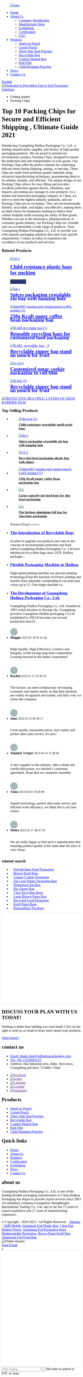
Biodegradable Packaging (19, 1233)
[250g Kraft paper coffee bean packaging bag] (41, 310)
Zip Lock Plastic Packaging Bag (35, 881)
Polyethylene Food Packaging (33, 869)
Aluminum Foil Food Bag (19, 1237)
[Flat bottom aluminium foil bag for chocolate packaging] (21, 506)
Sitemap (74, 1222)
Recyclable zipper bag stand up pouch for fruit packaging (41, 355)
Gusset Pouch (28, 47)
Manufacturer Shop (32, 24)
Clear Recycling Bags (28, 892)
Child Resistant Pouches (35, 67)
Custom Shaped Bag (32, 59)
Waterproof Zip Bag (26, 885)
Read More (18, 281)
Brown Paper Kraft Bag (54, 1233)
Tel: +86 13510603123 (25, 1060)
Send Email (9, 1245)
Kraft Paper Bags (25, 904)
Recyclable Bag (29, 55)
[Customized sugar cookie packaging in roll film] (17, 363)
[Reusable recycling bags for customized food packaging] (28, 328)
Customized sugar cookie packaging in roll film (37, 371)
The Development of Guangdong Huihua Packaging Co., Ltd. (38, 595)
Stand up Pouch (29, 43)
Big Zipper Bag (23, 889)
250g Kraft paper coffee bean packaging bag (36, 318)
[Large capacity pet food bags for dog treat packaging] (21, 490)
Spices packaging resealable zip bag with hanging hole (40, 296)
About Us (16, 16)
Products (16, 39)
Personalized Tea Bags (28, 908)
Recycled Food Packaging (31, 900)
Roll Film (25, 63)
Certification (27, 32)
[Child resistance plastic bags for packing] (15, 258)
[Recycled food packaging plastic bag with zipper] (23, 452)
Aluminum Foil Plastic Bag (40, 1226)
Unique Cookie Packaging (31, 877)
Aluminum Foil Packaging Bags (44, 1229)
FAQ (22, 36)
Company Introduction (34, 20)
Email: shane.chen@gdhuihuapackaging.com (40, 1056)
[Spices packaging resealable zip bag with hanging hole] (15, 289)
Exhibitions (26, 28)
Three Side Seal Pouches (35, 51)
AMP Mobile (12, 1226)
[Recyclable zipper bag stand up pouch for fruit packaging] (29, 345)
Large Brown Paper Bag (29, 896)
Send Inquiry (10, 1038)
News (14, 70)
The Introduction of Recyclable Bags (42, 532)
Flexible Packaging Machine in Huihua (44, 564)
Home (14, 12)
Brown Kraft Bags (25, 873)
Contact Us (17, 74)
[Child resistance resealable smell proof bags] (28, 419)
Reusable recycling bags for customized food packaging (40, 335)
